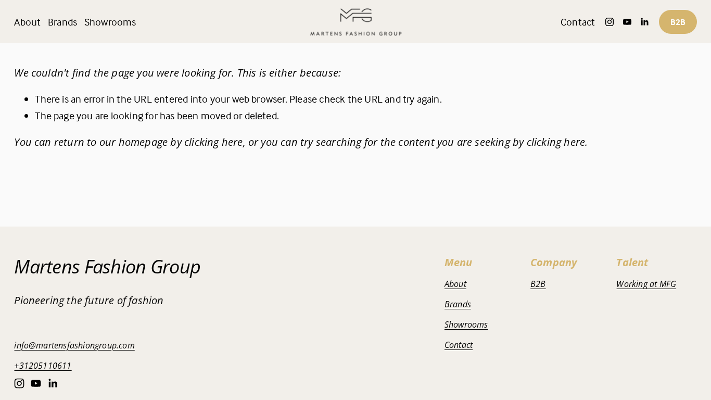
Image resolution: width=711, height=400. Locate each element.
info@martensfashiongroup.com (74, 345)
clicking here (213, 142)
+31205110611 (42, 365)
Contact (578, 21)
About (27, 21)
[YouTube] (627, 22)
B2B (677, 22)
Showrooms (110, 21)
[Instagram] (609, 22)
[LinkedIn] (644, 22)
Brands (458, 304)
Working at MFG (646, 284)
